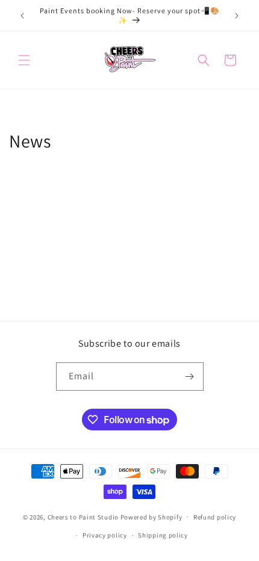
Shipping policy (163, 535)
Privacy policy (105, 535)
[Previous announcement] (22, 15)
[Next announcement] (236, 15)
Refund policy (214, 517)
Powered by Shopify (151, 516)
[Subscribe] (189, 376)
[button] (24, 60)
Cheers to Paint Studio (83, 516)
